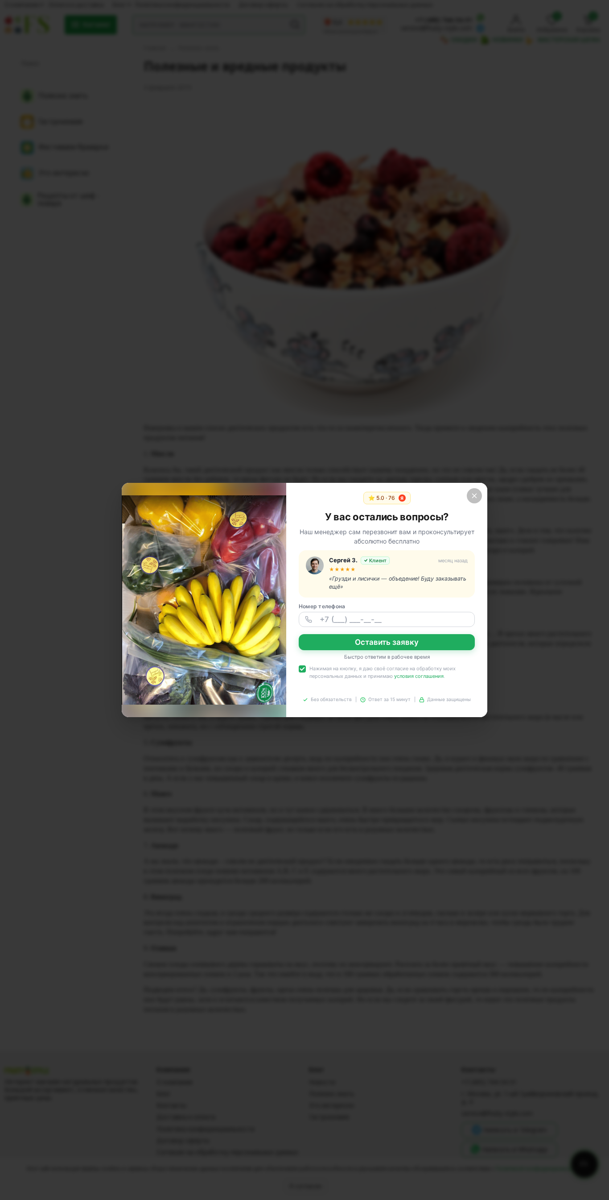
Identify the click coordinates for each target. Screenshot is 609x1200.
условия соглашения (419, 676)
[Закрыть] (474, 495)
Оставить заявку (387, 642)
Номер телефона (322, 606)
